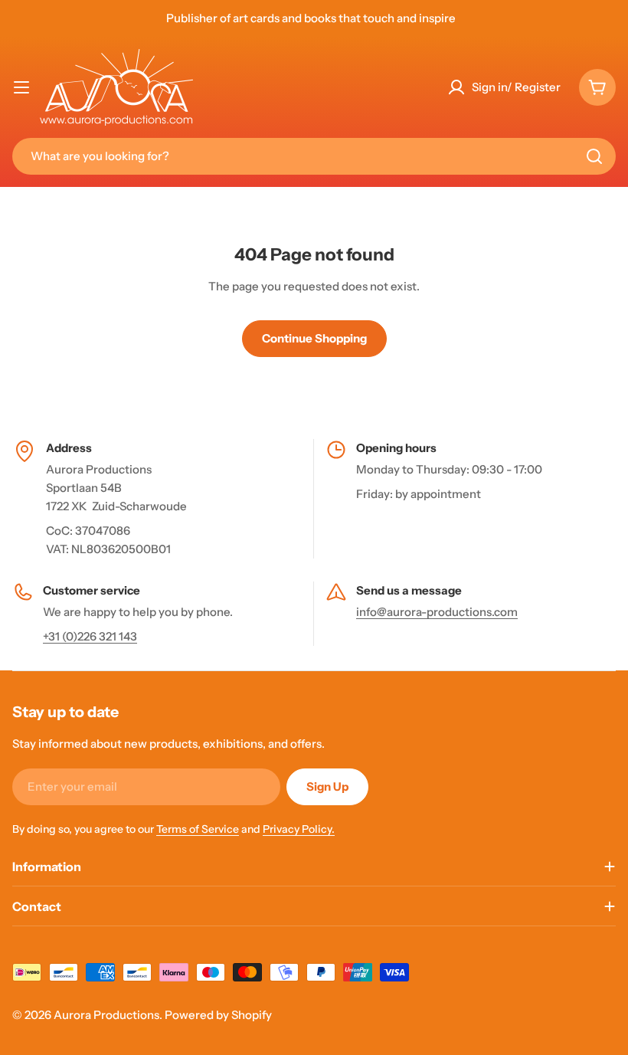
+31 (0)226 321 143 (90, 636)
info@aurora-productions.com (437, 611)
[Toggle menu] (21, 87)
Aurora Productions (106, 1014)
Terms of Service (197, 829)
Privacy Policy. (299, 829)
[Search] (594, 156)
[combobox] (314, 156)
